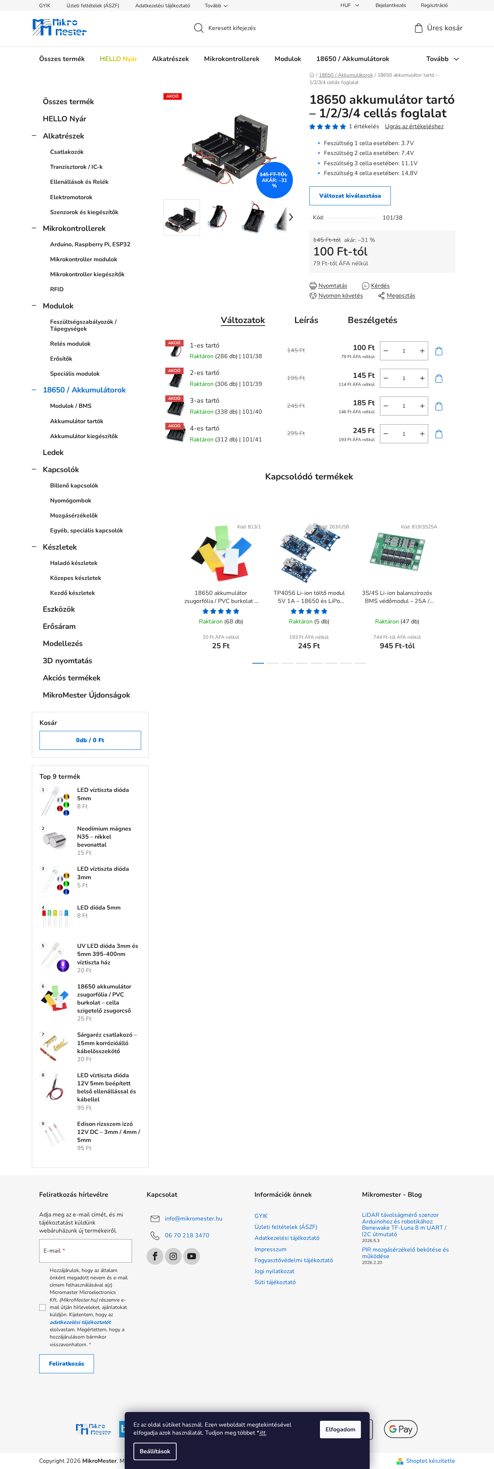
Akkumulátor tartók (76, 421)
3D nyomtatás (67, 661)
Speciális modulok (75, 374)
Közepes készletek (75, 578)
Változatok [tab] (243, 320)
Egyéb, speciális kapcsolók (86, 531)
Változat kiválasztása (350, 196)
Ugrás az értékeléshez (414, 126)
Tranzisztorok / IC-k (76, 167)
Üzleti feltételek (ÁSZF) (93, 5)
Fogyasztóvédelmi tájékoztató (293, 1260)
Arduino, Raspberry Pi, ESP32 (90, 244)
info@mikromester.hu (193, 1219)
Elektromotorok (71, 197)
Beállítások (155, 1451)
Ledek (53, 452)
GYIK (44, 5)
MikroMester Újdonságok (86, 695)
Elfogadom (340, 1430)
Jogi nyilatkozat (274, 1271)
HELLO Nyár (64, 119)
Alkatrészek (63, 136)
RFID (57, 289)
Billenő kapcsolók (74, 486)
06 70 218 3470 (187, 1235)
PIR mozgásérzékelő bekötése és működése (405, 1253)
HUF (346, 5)
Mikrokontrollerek (74, 228)
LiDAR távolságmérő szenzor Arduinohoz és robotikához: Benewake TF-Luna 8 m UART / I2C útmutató (404, 1225)
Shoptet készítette (430, 1461)
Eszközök (59, 609)
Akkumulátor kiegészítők (84, 436)
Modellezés (63, 643)
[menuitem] (62, 58)
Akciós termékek (72, 678)
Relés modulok (70, 344)
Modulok (58, 306)
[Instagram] (173, 1256)
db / (90, 740)
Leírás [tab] (306, 320)
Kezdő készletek (72, 593)
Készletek (60, 547)
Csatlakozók (67, 152)
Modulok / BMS (70, 406)
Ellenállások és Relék (79, 182)
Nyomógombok (70, 501)
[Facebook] (155, 1256)
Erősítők (61, 359)
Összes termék (68, 101)
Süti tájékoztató (275, 1282)
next (449, 589)
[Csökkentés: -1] (385, 351)
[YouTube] (191, 1256)
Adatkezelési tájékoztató (162, 5)
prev (169, 589)
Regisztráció (434, 5)
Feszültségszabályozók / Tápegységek (83, 325)
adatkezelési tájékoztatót (80, 1322)
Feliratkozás (66, 1364)
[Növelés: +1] (422, 351)
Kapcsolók (61, 469)
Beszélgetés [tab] (372, 320)
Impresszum (270, 1249)
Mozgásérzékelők (74, 516)
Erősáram (59, 626)
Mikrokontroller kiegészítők (87, 274)
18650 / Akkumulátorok (84, 390)
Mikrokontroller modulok (83, 259)
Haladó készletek (74, 563)
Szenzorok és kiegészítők (84, 212)
